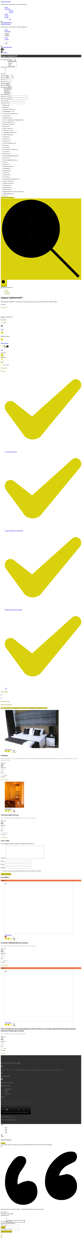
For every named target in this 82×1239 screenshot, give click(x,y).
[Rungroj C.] (8, 94)
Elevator (6, 126)
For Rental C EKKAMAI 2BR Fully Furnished (14, 943)
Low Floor (6, 151)
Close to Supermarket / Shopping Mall (14, 530)
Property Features (12, 708)
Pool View (6, 172)
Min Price (3, 75)
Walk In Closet (7, 189)
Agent (2, 94)
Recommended (4, 708)
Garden (6, 136)
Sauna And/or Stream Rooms (11, 179)
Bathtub (6, 107)
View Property (8, 749)
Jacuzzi (6, 147)
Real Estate (7, 9)
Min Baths (3, 85)
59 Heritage (4, 755)
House (6, 1090)
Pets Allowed (7, 168)
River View (6, 177)
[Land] (12, 65)
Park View (6, 164)
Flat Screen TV (8, 130)
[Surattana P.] (8, 89)
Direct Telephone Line (9, 122)
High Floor (6, 139)
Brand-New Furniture (9, 109)
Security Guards (8, 181)
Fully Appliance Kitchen (10, 132)
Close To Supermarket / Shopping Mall (13, 120)
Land (6, 1092)
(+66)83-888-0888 (7, 22)
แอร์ (5, 195)
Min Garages (4, 87)
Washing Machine (8, 193)
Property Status (5, 59)
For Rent (11, 12)
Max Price (3, 77)
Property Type (4, 67)
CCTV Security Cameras (10, 113)
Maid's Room (7, 153)
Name (2, 861)
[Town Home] (12, 67)
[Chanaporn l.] (8, 92)
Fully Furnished (8, 134)
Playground (7, 170)
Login (3, 1227)
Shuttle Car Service (8, 183)
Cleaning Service (8, 117)
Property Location (28, 708)
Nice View (6, 158)
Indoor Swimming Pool (9, 143)
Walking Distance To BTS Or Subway (13, 191)
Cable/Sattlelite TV (8, 111)
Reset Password (6, 1231)
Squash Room (7, 185)
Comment (3, 858)
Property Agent (43, 708)
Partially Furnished (8, 166)
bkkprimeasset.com (12, 1119)
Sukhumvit (7, 293)
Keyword (3, 100)
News (6, 14)
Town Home (8, 1094)
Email (2, 864)
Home (6, 7)
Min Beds (3, 83)
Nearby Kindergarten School (11, 155)
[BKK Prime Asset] (6, 1)
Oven (5, 162)
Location (3, 73)
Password (3, 1223)
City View (6, 115)
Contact (7, 15)
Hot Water (6, 141)
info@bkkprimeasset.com (7, 1082)
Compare (3, 1143)
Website (3, 867)
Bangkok (7, 292)
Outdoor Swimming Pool (10, 160)
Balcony (6, 105)
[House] (12, 63)
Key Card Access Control (10, 149)
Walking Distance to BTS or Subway (13, 609)
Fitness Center (8, 128)
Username (3, 1221)
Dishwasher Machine (9, 124)
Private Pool (6, 174)
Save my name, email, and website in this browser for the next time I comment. (22, 871)
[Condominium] (12, 61)
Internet (6, 145)
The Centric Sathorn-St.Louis (10, 815)
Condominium (8, 1088)
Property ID (4, 103)
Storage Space (7, 187)
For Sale (11, 10)
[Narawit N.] (8, 91)
